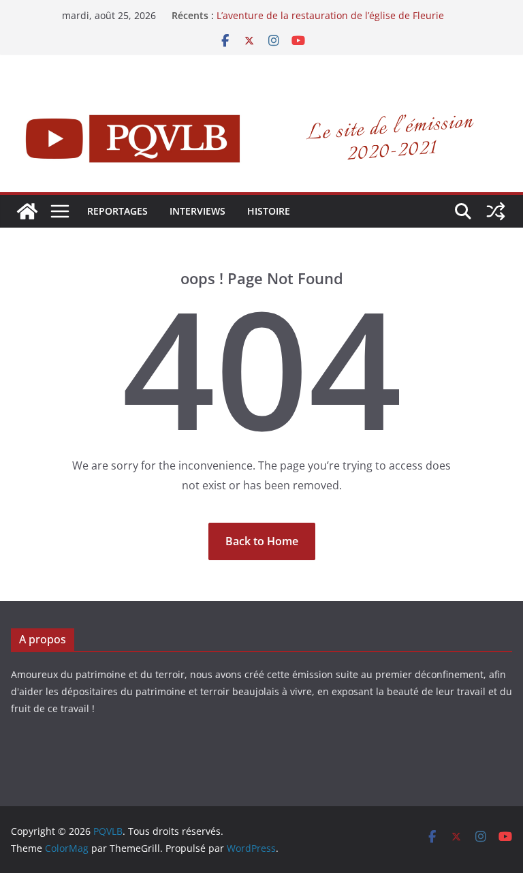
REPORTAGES (117, 210)
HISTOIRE (268, 210)
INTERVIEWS (197, 210)
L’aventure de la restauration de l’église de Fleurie (330, 15)
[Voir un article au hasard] (495, 211)
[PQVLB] (27, 211)
